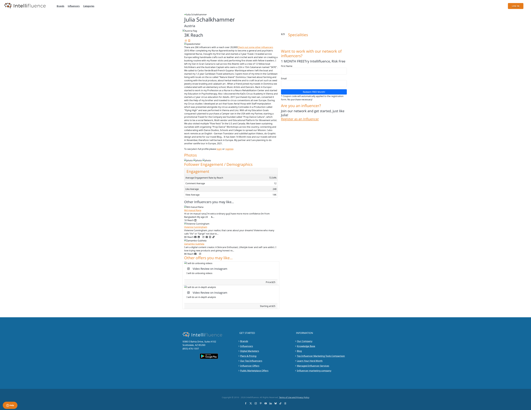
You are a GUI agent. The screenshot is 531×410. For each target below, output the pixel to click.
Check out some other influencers (255, 47)
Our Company (304, 341)
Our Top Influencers (251, 360)
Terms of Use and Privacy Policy (294, 397)
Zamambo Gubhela (194, 243)
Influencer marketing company (314, 370)
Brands (244, 341)
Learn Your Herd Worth (310, 360)
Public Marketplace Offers (254, 370)
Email (284, 78)
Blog (299, 351)
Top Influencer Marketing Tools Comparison (321, 355)
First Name (286, 66)
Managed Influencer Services (313, 365)
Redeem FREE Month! (314, 91)
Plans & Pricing (248, 355)
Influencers (246, 346)
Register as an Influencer (300, 119)
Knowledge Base (306, 346)
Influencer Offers (249, 365)
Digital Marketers (249, 351)
